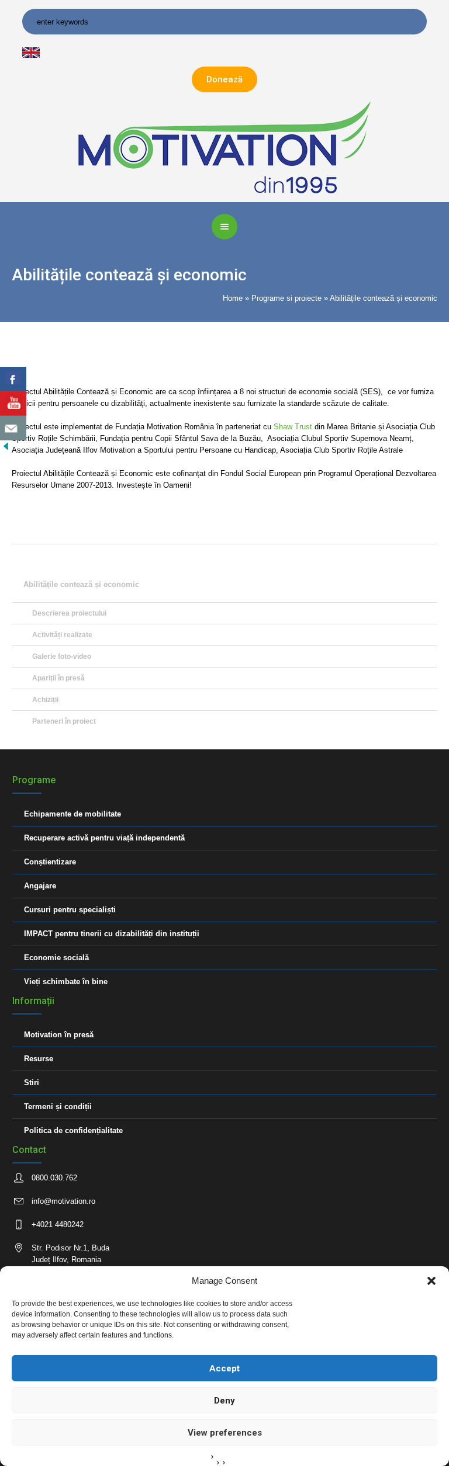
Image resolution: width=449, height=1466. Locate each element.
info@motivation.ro (63, 1201)
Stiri (31, 1082)
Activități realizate (62, 635)
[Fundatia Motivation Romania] (224, 146)
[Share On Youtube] (13, 403)
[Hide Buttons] (6, 446)
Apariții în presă (58, 678)
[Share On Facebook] (13, 379)
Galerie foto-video (61, 656)
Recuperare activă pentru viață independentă (104, 837)
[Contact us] (13, 428)
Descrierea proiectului (69, 613)
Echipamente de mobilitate (72, 814)
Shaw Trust (294, 426)
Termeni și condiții (58, 1106)
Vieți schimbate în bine (66, 981)
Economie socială (56, 957)
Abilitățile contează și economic (81, 584)
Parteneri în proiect (64, 721)
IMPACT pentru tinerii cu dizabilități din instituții (111, 933)
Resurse (38, 1058)
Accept (224, 1368)
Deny (224, 1400)
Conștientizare (50, 861)
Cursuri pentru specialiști (70, 909)
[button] (431, 1281)
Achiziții (45, 700)
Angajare (40, 885)
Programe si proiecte (286, 298)
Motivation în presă (59, 1034)
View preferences (225, 1432)
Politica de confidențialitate (73, 1130)
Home (233, 298)
